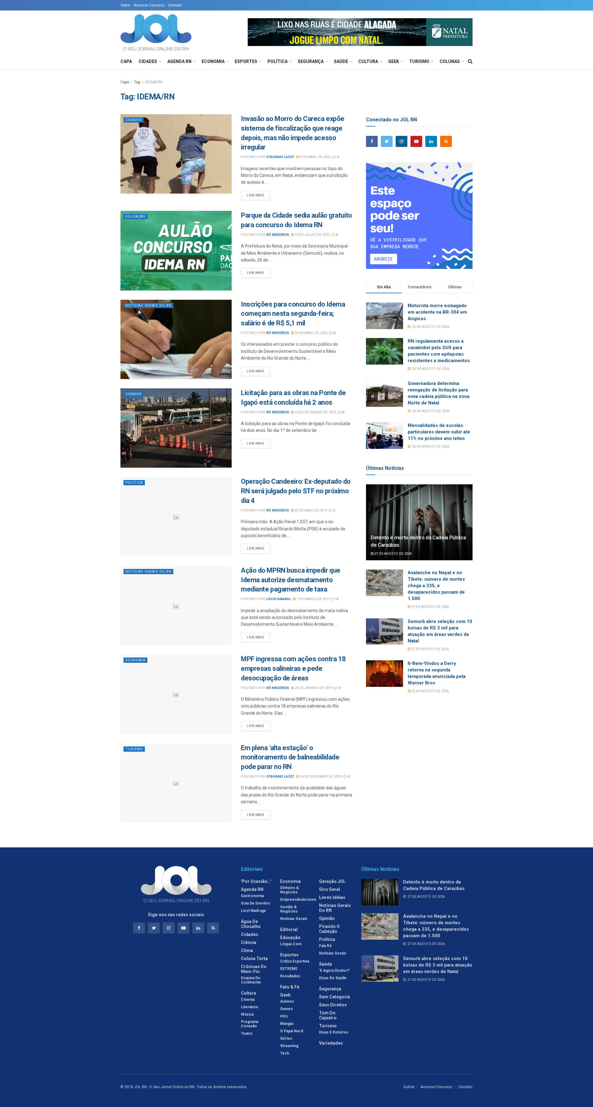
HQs (284, 1016)
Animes (287, 1001)
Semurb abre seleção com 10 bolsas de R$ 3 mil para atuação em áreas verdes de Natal (437, 965)
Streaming (289, 1046)
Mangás (287, 1023)
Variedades (331, 1043)
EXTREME (288, 969)
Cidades (148, 61)
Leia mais (255, 195)
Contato (175, 5)
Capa (126, 61)
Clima (247, 950)
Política (277, 61)
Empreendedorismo (298, 899)
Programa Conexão (249, 1024)
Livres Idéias (332, 897)
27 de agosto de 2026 (392, 554)
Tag (137, 82)
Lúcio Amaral (278, 599)
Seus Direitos (333, 1004)
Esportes (246, 61)
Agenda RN (179, 61)
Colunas (449, 61)
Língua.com (290, 944)
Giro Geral (329, 889)
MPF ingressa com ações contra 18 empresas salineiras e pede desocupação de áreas (293, 668)
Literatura (249, 1007)
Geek (393, 61)
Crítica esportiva (294, 961)
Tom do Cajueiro (328, 1015)
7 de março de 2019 (313, 599)
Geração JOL (332, 881)
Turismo (419, 61)
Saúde (341, 61)
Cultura (368, 61)
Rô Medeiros (277, 235)
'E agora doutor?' (334, 970)
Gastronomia (252, 896)
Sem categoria (334, 996)
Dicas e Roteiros (333, 1032)
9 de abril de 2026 (315, 157)
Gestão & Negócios (289, 909)
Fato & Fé (289, 986)
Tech (284, 1053)
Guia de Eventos (255, 903)
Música (247, 1014)
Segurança (311, 61)
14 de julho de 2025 (312, 235)
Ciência (248, 942)
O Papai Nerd (291, 1031)
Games (286, 1009)
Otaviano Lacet (280, 157)
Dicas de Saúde (333, 978)
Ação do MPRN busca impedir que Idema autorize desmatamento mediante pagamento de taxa (290, 579)
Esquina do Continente (251, 980)
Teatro (247, 1033)
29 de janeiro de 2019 (313, 688)
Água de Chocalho (251, 924)
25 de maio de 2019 (310, 510)
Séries (286, 1038)
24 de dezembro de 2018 (320, 777)
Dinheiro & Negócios (289, 890)
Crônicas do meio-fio (254, 969)
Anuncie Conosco (149, 5)
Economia (213, 61)
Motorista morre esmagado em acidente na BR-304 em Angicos (437, 312)
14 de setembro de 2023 (315, 412)
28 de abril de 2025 (310, 333)
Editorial (289, 929)
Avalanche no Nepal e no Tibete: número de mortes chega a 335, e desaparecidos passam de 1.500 (436, 585)
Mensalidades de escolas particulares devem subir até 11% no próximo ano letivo (439, 432)
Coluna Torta (254, 958)
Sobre (125, 5)
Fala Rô (325, 946)
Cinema (247, 999)
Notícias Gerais (293, 919)
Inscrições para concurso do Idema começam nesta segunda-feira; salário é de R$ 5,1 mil (293, 313)
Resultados (290, 976)
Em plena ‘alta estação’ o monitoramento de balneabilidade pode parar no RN (290, 757)
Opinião (327, 918)
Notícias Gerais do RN (148, 305)
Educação (135, 217)
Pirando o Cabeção (329, 929)
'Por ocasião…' (256, 881)
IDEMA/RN (154, 82)
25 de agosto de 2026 (429, 691)
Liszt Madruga (253, 911)
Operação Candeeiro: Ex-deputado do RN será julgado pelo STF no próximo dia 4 (296, 491)
